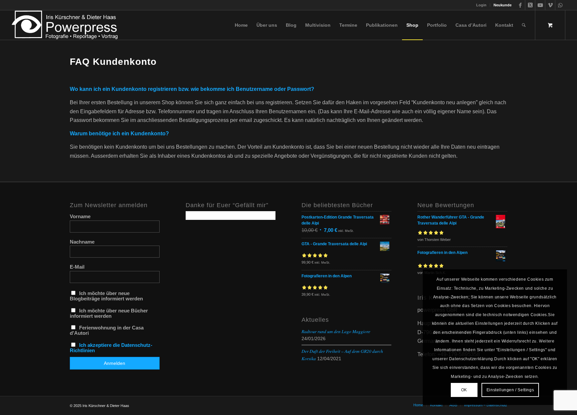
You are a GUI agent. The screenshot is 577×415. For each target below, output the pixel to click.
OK (464, 390)
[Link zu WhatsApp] (560, 5)
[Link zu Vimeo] (550, 5)
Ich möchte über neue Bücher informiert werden (109, 313)
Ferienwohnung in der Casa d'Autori (107, 330)
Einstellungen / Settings (510, 390)
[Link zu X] (530, 5)
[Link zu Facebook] (520, 5)
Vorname (80, 216)
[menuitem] (481, 5)
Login (481, 5)
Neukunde (503, 5)
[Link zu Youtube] (540, 5)
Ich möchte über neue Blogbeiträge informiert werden (106, 296)
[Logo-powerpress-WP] (65, 25)
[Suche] (524, 25)
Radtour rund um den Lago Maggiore (336, 331)
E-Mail (77, 267)
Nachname (82, 242)
